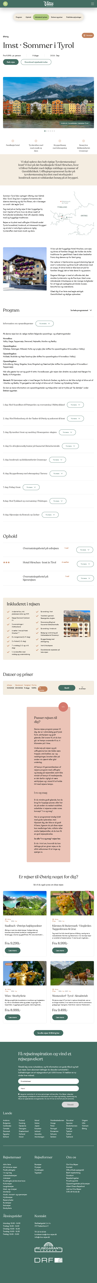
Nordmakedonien (56, 1120)
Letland (37, 1131)
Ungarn (85, 1120)
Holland (22, 1134)
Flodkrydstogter (9, 1170)
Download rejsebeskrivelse (36, 62)
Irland (21, 1137)
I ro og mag (7, 1173)
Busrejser (38, 1164)
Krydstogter (39, 1170)
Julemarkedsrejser (10, 1175)
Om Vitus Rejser (72, 1164)
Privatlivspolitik (72, 1181)
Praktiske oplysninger (73, 17)
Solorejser (7, 1205)
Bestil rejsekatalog (73, 1173)
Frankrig (22, 1123)
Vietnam (85, 1126)
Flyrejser (38, 1167)
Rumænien (54, 1131)
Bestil (67, 688)
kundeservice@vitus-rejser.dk (46, 1234)
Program (19, 17)
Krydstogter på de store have (14, 1181)
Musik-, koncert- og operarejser (15, 1194)
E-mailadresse (26, 1081)
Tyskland (69, 1137)
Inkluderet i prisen (41, 17)
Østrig (84, 1128)
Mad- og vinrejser (10, 1189)
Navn (23, 1088)
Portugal (53, 1128)
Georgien (22, 1128)
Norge (53, 1123)
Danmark (6, 1131)
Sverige (69, 1128)
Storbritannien (71, 1126)
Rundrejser (7, 1203)
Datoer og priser (57, 17)
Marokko (38, 1134)
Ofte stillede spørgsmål (75, 1170)
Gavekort (70, 1175)
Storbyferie (7, 1208)
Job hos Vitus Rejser (73, 1189)
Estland (6, 1137)
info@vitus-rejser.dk (42, 1237)
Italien (37, 1123)
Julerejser (6, 1178)
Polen (52, 1126)
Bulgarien (7, 1123)
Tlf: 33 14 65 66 (40, 1232)
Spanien (69, 1123)
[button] (48, 323)
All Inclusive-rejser (10, 1167)
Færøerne (22, 1126)
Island (37, 1120)
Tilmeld (70, 1104)
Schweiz (53, 1134)
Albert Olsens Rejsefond (75, 1186)
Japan (37, 1126)
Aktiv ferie (7, 1164)
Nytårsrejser (8, 1197)
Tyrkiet (68, 1134)
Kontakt (69, 1167)
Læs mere (13, 950)
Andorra (6, 1120)
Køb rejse (11, 62)
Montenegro (39, 1137)
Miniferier (7, 1192)
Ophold (28, 17)
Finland (22, 1120)
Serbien (53, 1137)
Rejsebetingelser (72, 1178)
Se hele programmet (79, 310)
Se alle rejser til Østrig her (48, 1033)
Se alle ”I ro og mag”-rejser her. (47, 838)
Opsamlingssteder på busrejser (78, 1184)
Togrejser (38, 1173)
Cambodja (7, 1126)
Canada (6, 1128)
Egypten (6, 1134)
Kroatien (38, 1128)
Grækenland (24, 1131)
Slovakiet (69, 1120)
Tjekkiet (69, 1131)
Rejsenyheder (8, 1200)
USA (83, 1123)
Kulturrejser (7, 1184)
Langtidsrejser (8, 1186)
